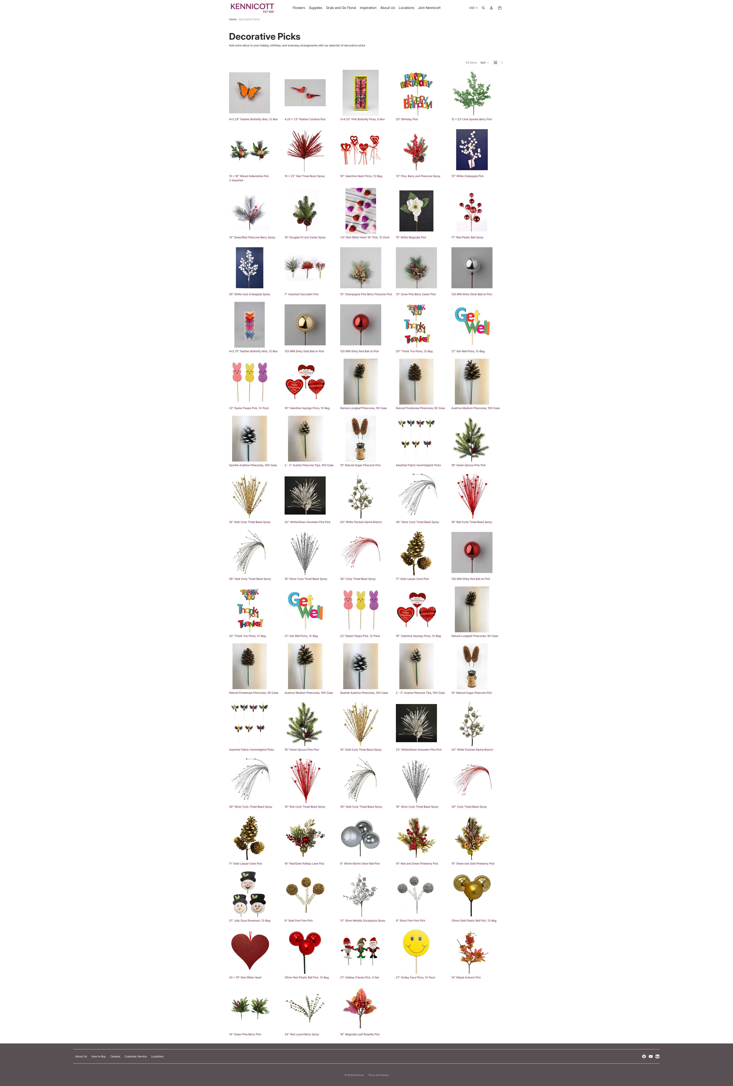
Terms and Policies (378, 1075)
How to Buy (99, 1056)
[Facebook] (644, 1056)
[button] (484, 62)
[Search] (483, 8)
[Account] (491, 8)
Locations (157, 1056)
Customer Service (136, 1056)
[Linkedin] (657, 1056)
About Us (81, 1056)
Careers (115, 1056)
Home (232, 19)
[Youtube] (650, 1056)
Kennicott (358, 1075)
